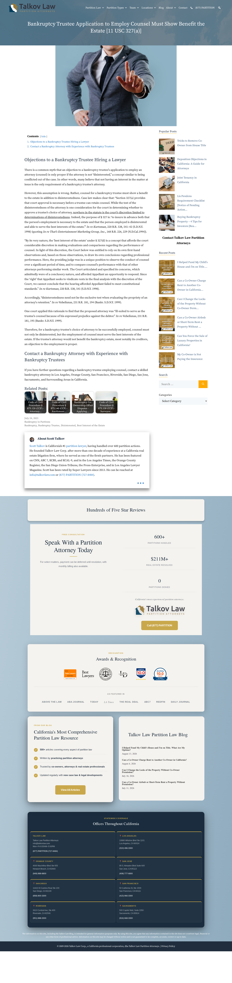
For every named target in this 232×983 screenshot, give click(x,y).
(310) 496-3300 (126, 848)
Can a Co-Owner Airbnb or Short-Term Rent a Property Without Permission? (153, 783)
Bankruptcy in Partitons (37, 421)
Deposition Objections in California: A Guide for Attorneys (192, 164)
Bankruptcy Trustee (48, 425)
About (169, 7)
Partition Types (115, 7)
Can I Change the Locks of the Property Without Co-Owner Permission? (151, 771)
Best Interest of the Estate (91, 425)
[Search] (203, 384)
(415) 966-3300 (126, 896)
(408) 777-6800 (126, 873)
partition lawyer (76, 446)
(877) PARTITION (205, 7)
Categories (165, 395)
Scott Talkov (37, 446)
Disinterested (68, 425)
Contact (183, 7)
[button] (219, 7)
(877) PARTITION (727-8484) (76, 475)
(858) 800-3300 (39, 896)
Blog (161, 7)
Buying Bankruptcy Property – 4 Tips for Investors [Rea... (189, 221)
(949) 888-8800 (39, 873)
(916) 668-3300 (126, 918)
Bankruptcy (30, 425)
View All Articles (70, 790)
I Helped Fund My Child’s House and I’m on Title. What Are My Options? (153, 749)
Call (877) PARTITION (159, 625)
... (140, 481)
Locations (147, 7)
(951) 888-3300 (39, 918)
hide (43, 136)
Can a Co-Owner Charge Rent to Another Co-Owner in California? (154, 759)
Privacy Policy (168, 946)
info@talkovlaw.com (42, 475)
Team (133, 7)
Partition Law (93, 7)
